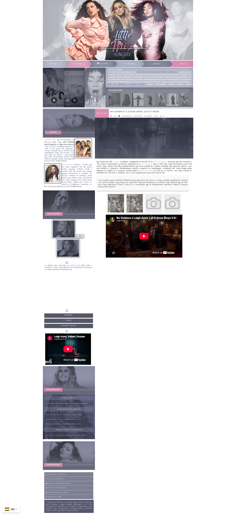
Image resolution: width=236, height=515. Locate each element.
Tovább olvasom (61, 161)
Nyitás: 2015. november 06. (56, 488)
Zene (156, 116)
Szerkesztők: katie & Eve (56, 474)
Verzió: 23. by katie (54, 497)
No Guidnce (148, 116)
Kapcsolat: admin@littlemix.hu (59, 483)
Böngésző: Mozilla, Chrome (57, 492)
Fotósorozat (127, 116)
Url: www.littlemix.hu (54, 479)
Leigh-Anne (138, 116)
